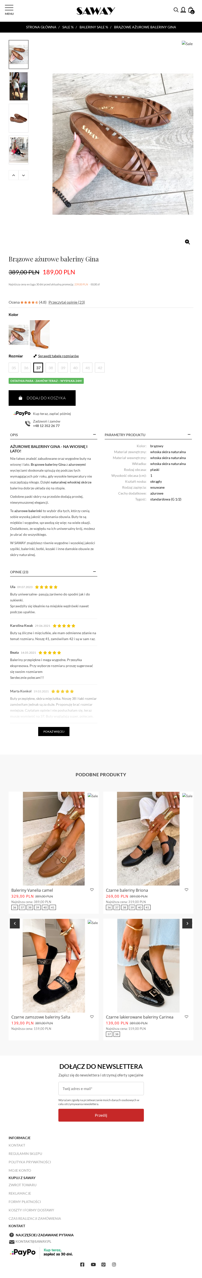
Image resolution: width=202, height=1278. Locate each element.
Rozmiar (16, 355)
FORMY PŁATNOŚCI (25, 1202)
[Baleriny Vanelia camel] (54, 839)
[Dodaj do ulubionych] (91, 890)
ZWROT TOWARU (22, 1185)
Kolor (13, 314)
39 (37, 907)
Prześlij (101, 1115)
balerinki (28, 549)
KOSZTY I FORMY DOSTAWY (31, 1210)
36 (14, 907)
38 (30, 907)
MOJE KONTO (20, 1170)
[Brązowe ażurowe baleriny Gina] (122, 144)
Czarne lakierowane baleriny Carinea (139, 1017)
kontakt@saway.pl (33, 1241)
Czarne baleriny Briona (127, 890)
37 (22, 907)
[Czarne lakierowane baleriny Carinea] (148, 966)
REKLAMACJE (20, 1193)
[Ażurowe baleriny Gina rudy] (40, 334)
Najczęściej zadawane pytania (45, 1235)
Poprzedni (13, 175)
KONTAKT (17, 1145)
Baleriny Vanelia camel (32, 890)
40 (45, 907)
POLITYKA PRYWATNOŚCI (30, 1162)
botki (40, 549)
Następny (23, 175)
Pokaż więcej (53, 731)
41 (52, 907)
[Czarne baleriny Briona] (148, 839)
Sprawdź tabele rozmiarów (58, 356)
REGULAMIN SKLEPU (25, 1153)
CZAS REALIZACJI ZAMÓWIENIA (35, 1218)
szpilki (15, 549)
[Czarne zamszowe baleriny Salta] (54, 966)
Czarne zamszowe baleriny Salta (40, 1017)
